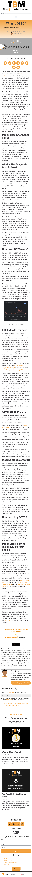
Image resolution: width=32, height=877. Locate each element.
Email (2, 844)
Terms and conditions (10, 862)
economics (25, 703)
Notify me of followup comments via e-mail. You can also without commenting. (15, 698)
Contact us (7, 859)
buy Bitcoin (8, 620)
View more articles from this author (21, 682)
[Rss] (18, 824)
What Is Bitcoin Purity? (11, 752)
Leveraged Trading (8, 705)
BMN (18, 584)
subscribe (9, 699)
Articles (10, 27)
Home (5, 27)
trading (17, 705)
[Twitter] (10, 824)
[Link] (22, 824)
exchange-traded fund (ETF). (13, 370)
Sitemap (6, 864)
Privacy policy (8, 860)
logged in (11, 692)
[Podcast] (14, 824)
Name (2, 839)
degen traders (17, 703)
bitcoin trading (7, 703)
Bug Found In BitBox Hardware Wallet (14, 795)
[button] (16, 17)
